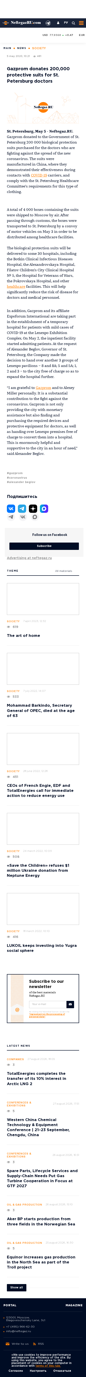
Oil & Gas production (24, 1205)
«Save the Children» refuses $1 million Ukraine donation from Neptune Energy (38, 870)
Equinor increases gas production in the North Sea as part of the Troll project (41, 1262)
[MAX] (35, 517)
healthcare (16, 287)
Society (13, 621)
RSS (41, 1344)
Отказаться (62, 1371)
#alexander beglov (21, 482)
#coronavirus (17, 478)
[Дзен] (33, 509)
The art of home (23, 636)
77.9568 (55, 35)
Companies (15, 1059)
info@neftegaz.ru (18, 1331)
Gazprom (43, 388)
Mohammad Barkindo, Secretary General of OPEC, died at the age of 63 (41, 710)
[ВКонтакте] (23, 517)
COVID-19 (39, 175)
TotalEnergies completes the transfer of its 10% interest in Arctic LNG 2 (36, 1079)
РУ (66, 23)
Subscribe (44, 546)
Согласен (15, 1371)
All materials (63, 571)
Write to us (20, 1344)
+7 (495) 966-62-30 (20, 1326)
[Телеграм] (11, 517)
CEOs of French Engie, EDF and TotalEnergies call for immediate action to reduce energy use (40, 791)
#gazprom (15, 473)
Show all (16, 1287)
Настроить (38, 1371)
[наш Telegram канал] (48, 23)
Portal (10, 1305)
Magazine (74, 1305)
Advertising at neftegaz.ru (29, 558)
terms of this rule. (48, 1366)
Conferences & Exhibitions (19, 1104)
